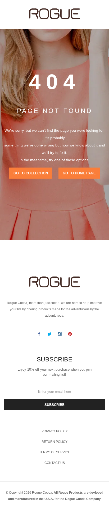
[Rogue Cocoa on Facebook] (39, 334)
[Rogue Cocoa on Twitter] (49, 334)
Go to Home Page (79, 173)
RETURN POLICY (54, 442)
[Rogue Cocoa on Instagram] (60, 334)
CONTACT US (54, 463)
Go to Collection (30, 173)
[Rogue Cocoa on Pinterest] (70, 334)
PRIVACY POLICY (55, 431)
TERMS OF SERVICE (54, 452)
